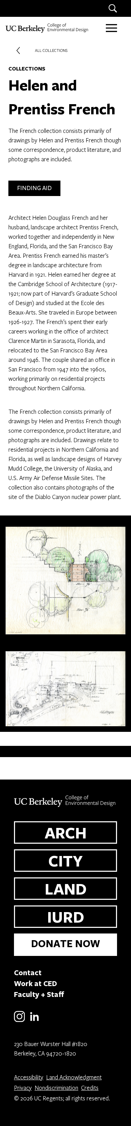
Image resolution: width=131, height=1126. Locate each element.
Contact (28, 972)
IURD (65, 917)
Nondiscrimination (56, 1088)
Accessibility (28, 1077)
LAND (66, 888)
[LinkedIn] (34, 1020)
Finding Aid (34, 188)
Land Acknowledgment (74, 1077)
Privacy (23, 1088)
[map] (65, 686)
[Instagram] (19, 1020)
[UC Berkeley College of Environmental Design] (47, 28)
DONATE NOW (65, 943)
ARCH (66, 832)
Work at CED (35, 983)
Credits (90, 1088)
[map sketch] (65, 577)
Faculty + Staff (39, 994)
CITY (65, 860)
